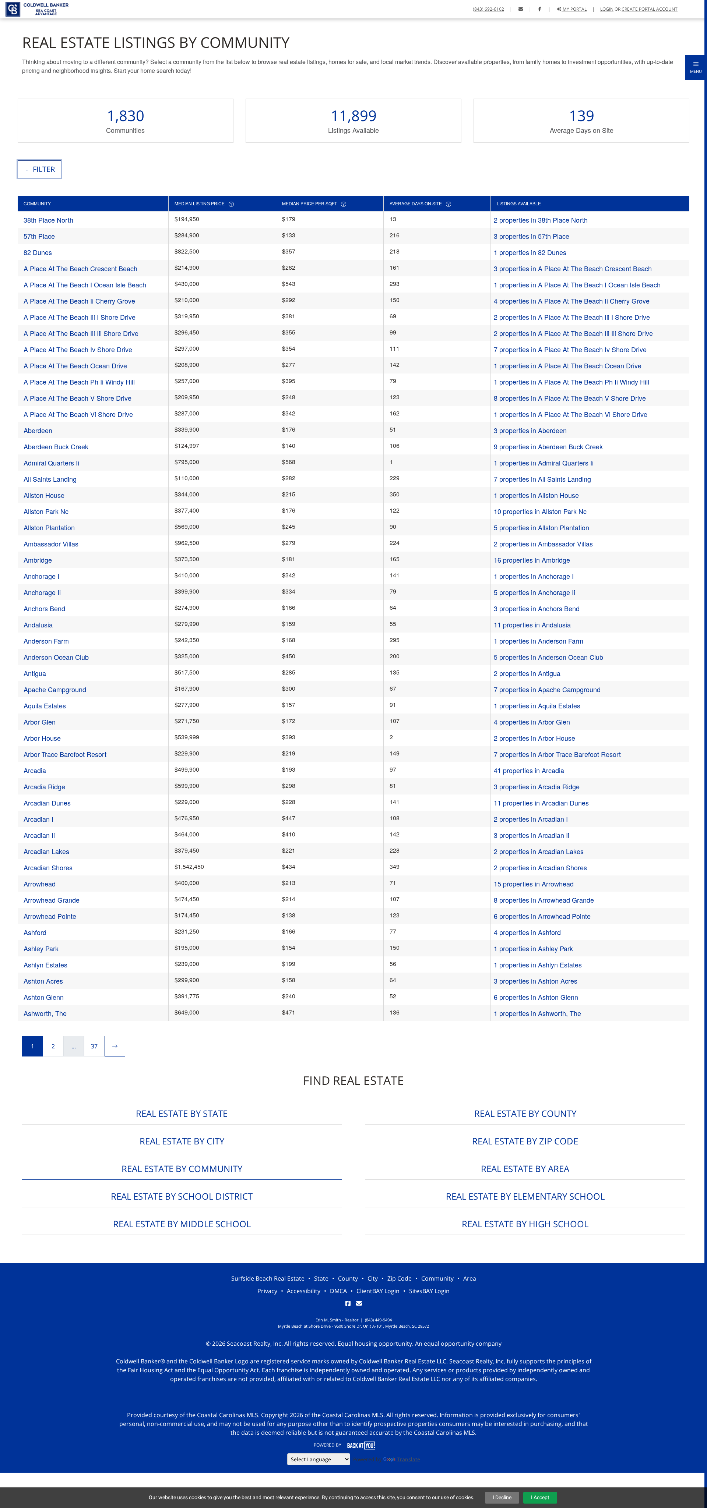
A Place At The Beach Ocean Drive (75, 365)
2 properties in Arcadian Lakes (539, 851)
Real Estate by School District (182, 1196)
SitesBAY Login (429, 1291)
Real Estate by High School (525, 1224)
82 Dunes (38, 252)
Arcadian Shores (48, 867)
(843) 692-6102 (488, 9)
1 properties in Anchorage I (534, 576)
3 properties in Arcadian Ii (531, 835)
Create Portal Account (650, 9)
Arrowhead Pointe (50, 916)
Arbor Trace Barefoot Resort (65, 754)
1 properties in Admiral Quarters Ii (544, 462)
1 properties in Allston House (536, 495)
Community (437, 1278)
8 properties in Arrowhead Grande (544, 900)
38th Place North (48, 219)
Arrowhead (40, 883)
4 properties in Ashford (527, 932)
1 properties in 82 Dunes (530, 252)
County (348, 1278)
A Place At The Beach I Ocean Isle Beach (85, 284)
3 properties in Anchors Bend (537, 608)
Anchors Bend (44, 608)
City (372, 1278)
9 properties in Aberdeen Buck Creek (548, 446)
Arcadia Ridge (44, 786)
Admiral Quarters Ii (51, 462)
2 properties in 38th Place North (541, 219)
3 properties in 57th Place (531, 236)
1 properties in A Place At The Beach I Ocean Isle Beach (577, 284)
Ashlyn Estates (45, 964)
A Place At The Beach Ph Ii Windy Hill (79, 381)
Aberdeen (38, 430)
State (321, 1278)
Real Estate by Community (182, 1168)
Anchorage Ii (42, 592)
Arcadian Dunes (47, 802)
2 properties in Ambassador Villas (543, 543)
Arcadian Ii (39, 835)
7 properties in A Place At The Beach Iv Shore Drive (570, 349)
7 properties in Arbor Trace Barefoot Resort (557, 754)
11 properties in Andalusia (532, 624)
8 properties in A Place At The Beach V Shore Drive (570, 398)
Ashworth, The (45, 1013)
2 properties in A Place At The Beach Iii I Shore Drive (572, 317)
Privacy (267, 1291)
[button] (696, 67)
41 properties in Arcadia (529, 770)
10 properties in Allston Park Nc (540, 511)
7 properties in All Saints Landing (542, 479)
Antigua (35, 673)
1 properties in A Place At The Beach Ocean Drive (567, 365)
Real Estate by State (182, 1113)
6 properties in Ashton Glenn (536, 997)
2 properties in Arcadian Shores (540, 867)
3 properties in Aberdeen (530, 430)
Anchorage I (41, 576)
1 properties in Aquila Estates (537, 705)
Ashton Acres (43, 980)
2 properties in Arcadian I (531, 819)
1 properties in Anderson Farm (538, 640)
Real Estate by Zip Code (525, 1141)
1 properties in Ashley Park (533, 948)
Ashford (35, 932)
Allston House (44, 495)
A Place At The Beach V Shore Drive (77, 398)
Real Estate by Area (525, 1168)
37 (94, 1046)
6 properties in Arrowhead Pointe (542, 916)
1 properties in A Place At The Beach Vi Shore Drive (570, 414)
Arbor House (42, 738)
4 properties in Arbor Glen (532, 721)
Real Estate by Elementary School (525, 1196)
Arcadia (35, 770)
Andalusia (38, 624)
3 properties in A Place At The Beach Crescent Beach (573, 268)
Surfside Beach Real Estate (268, 1278)
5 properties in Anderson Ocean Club (548, 657)
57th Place (39, 236)
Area (469, 1278)
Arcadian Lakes (46, 851)
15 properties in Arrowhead (534, 883)
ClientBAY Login (378, 1291)
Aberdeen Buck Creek (56, 446)
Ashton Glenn (44, 997)
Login (606, 9)
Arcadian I (38, 819)
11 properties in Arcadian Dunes (541, 802)
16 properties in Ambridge (532, 559)
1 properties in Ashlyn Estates (538, 964)
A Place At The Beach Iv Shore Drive (78, 349)
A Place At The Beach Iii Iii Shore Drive (81, 333)
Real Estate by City (182, 1141)
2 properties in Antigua (527, 673)
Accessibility (303, 1291)
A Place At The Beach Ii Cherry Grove (79, 300)
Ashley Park (41, 948)
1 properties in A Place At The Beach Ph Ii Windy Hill (571, 381)
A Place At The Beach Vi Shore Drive (78, 414)
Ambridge (38, 559)
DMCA (338, 1291)
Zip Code (399, 1278)
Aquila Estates (45, 705)
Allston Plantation (49, 527)
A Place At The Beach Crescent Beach (80, 268)
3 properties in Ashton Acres (535, 980)
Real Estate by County (525, 1113)
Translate (408, 1459)
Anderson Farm (46, 640)
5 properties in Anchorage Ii (534, 592)
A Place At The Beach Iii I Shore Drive (80, 317)
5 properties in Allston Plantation (541, 527)
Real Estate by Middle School (182, 1224)
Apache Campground (55, 689)
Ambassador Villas (51, 543)
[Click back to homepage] (34, 8)
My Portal (574, 9)
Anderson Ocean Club (56, 657)
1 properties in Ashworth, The (537, 1013)
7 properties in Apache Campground (547, 689)
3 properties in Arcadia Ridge (537, 786)
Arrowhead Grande (52, 900)
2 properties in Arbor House (534, 738)
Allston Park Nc (46, 511)
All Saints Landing (50, 479)
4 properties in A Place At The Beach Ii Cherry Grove (572, 300)
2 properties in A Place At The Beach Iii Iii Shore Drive (573, 333)
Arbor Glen (40, 721)
